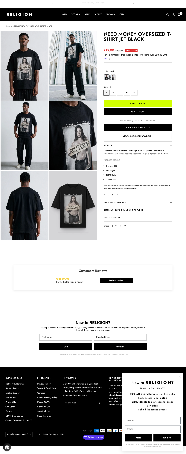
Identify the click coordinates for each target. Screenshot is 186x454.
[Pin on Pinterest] (116, 226)
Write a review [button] (116, 280)
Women (120, 346)
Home (7, 26)
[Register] (99, 403)
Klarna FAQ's (43, 406)
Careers (41, 392)
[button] (7, 447)
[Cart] (179, 14)
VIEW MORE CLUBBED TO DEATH (137, 136)
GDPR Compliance (14, 415)
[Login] (173, 14)
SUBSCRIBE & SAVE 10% (138, 127)
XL (127, 92)
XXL (134, 92)
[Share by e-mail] (125, 226)
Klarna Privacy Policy (47, 397)
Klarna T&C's (43, 402)
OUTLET (98, 14)
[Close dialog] (179, 376)
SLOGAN (110, 14)
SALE (87, 14)
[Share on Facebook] (112, 226)
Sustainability (43, 411)
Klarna (8, 411)
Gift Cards (10, 406)
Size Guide (10, 397)
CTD (122, 14)
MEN (64, 14)
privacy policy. (124, 354)
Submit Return (12, 388)
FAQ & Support (12, 392)
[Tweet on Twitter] (120, 226)
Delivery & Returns (14, 383)
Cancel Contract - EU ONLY (18, 420)
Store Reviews (44, 415)
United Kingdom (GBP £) (17, 434)
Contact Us (10, 402)
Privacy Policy (44, 383)
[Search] (167, 14)
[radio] (107, 77)
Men (66, 346)
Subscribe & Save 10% (102, 3)
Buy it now (138, 111)
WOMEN (75, 14)
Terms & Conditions (46, 388)
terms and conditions (111, 354)
